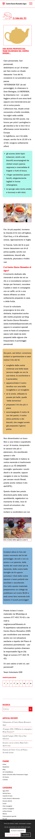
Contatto (5, 780)
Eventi (4, 804)
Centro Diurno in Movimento (11, 798)
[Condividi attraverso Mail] (30, 683)
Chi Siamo (6, 777)
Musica (5, 814)
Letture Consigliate (8, 809)
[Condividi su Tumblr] (20, 683)
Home (4, 764)
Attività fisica (7, 793)
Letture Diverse (7, 811)
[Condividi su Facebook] (4, 683)
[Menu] (29, 4)
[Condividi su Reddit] (27, 683)
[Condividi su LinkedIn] (17, 683)
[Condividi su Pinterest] (14, 683)
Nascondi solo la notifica (12, 835)
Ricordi (5, 819)
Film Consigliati (7, 806)
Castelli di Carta (7, 796)
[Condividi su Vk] (24, 683)
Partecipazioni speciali (9, 816)
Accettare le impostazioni (17, 830)
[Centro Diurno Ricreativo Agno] (14, 4)
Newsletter (6, 767)
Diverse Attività (7, 801)
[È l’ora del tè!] (17, 213)
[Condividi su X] (7, 683)
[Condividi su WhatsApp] (11, 683)
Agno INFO (6, 791)
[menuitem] (29, 4)
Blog (4, 769)
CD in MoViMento (8, 772)
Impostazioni (26, 835)
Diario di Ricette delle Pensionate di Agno (15, 774)
